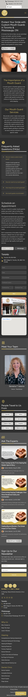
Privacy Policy (14, 689)
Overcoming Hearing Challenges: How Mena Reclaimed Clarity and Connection (14, 494)
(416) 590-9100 (17, 3)
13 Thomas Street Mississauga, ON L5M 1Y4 (14, 615)
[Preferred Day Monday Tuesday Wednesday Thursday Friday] (7, 287)
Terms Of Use (14, 692)
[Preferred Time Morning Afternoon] (20, 287)
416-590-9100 (7, 603)
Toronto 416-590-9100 (10, 257)
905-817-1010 (6, 613)
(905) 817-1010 (18, 1)
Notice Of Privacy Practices (14, 695)
